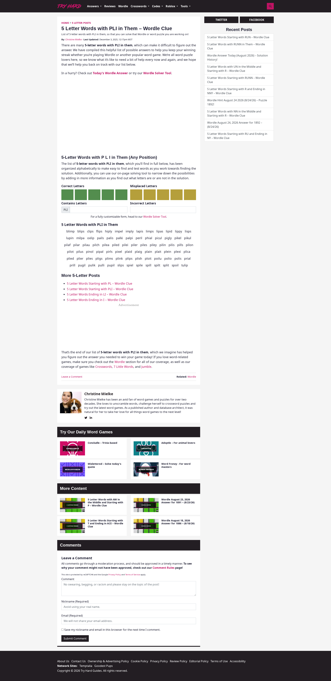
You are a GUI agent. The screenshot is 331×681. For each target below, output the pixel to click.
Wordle (123, 6)
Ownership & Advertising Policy (108, 661)
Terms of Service (132, 574)
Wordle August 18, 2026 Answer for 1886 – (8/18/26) (178, 522)
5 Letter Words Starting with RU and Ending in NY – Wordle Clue (237, 136)
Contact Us (78, 661)
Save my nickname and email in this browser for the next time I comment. (112, 630)
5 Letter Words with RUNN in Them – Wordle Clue (236, 46)
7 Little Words (123, 367)
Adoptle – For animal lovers (178, 442)
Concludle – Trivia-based (102, 442)
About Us (63, 661)
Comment (67, 579)
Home (65, 22)
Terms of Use (219, 661)
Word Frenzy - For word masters (175, 465)
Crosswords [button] (139, 6)
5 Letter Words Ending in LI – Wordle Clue (97, 294)
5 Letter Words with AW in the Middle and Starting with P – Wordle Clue (105, 502)
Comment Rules (163, 568)
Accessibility (237, 661)
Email (72, 615)
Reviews (110, 6)
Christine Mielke (73, 39)
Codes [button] (156, 6)
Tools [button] (184, 6)
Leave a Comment (71, 376)
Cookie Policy (139, 661)
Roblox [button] (171, 6)
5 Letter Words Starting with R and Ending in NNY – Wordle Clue (236, 91)
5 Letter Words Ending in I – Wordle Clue (96, 300)
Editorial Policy (198, 661)
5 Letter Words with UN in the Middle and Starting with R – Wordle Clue (234, 69)
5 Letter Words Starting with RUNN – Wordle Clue (236, 80)
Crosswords (103, 367)
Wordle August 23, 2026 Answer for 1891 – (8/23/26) (178, 501)
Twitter (221, 20)
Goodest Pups (103, 666)
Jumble (146, 367)
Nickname (75, 601)
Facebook (256, 20)
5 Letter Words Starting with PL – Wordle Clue (99, 283)
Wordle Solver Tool (154, 217)
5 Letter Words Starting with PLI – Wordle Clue (100, 289)
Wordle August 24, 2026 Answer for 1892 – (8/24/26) (234, 125)
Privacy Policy (114, 574)
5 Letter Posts (81, 22)
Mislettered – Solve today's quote (104, 465)
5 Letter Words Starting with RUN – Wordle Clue (238, 37)
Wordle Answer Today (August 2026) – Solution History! (237, 57)
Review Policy (178, 661)
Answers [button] (93, 6)
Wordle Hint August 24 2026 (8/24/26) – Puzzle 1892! (237, 102)
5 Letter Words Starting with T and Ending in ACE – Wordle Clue (105, 523)
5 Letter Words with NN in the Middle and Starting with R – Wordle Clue (234, 113)
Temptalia (85, 666)
